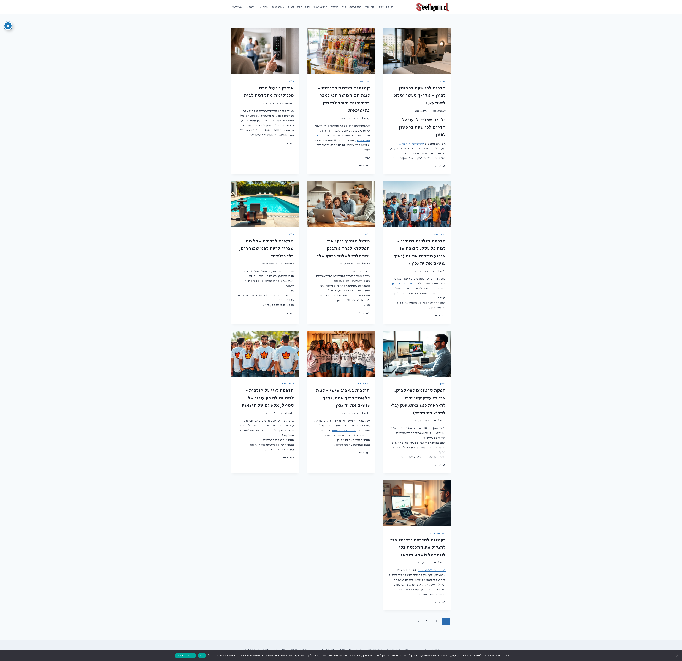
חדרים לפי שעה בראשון (410, 143)
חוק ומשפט (320, 7)
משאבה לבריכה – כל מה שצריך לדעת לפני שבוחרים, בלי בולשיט (266, 248)
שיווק (334, 7)
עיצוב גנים (278, 7)
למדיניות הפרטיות (185, 655)
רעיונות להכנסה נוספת (432, 570)
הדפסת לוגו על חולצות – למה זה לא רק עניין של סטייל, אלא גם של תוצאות (267, 398)
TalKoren (286, 103)
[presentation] (417, 51)
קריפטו (369, 7)
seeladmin (438, 111)
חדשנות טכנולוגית (299, 7)
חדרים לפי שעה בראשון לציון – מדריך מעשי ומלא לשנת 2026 (420, 95)
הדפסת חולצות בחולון (405, 283)
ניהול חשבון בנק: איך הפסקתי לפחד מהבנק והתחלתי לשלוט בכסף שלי (343, 248)
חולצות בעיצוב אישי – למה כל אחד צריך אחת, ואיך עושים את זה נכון (343, 398)
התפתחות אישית (352, 7)
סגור (202, 655)
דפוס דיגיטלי (385, 7)
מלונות (442, 81)
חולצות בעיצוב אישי (344, 430)
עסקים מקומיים (438, 533)
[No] (677, 655)
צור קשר (237, 7)
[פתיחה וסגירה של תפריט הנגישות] (8, 25)
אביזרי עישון (364, 81)
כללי (291, 81)
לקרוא (440, 166)
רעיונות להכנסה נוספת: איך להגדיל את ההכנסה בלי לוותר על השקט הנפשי (418, 547)
